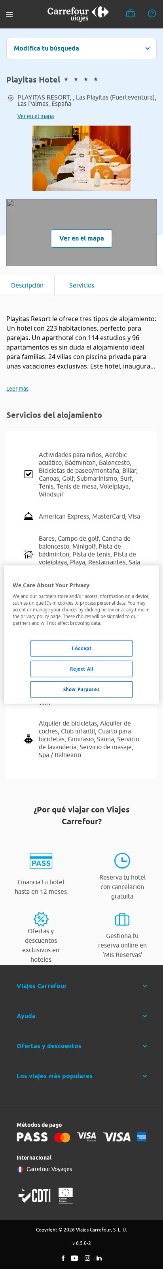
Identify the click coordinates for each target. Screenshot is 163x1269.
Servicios (81, 285)
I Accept (82, 648)
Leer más (17, 388)
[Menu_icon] (9, 14)
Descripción (27, 285)
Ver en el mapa (35, 116)
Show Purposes (81, 689)
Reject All (81, 669)
